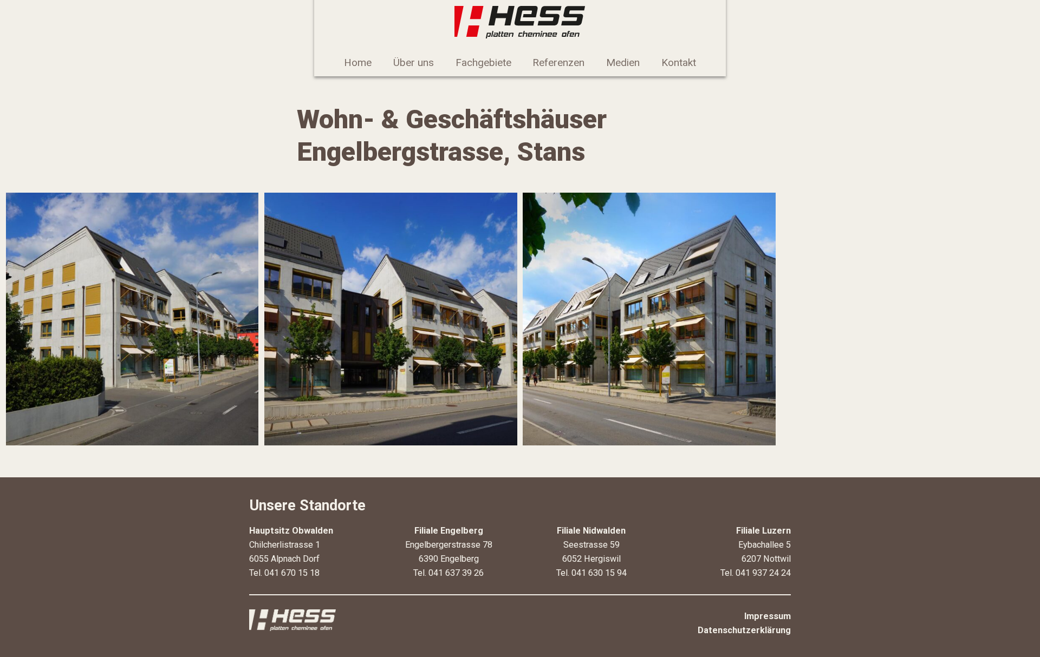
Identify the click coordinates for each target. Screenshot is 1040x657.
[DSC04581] (132, 319)
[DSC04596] (649, 319)
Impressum (767, 616)
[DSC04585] (390, 319)
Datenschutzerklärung (744, 630)
